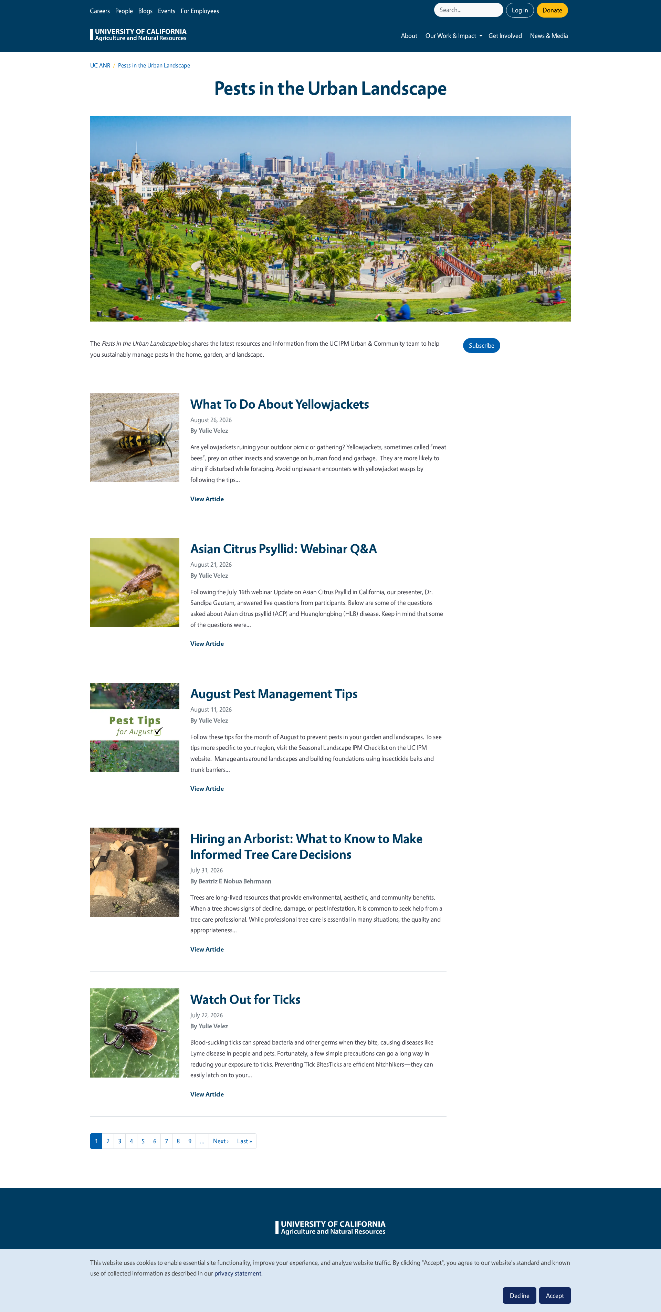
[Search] (498, 10)
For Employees (200, 11)
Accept (555, 1295)
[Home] (138, 36)
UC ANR (100, 65)
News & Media (549, 35)
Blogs (145, 11)
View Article (207, 499)
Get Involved (505, 35)
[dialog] (330, 1280)
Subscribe (481, 345)
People (124, 11)
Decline (519, 1295)
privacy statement (237, 1273)
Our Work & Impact (451, 35)
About (409, 35)
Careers (100, 11)
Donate (552, 10)
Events (166, 11)
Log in (520, 10)
